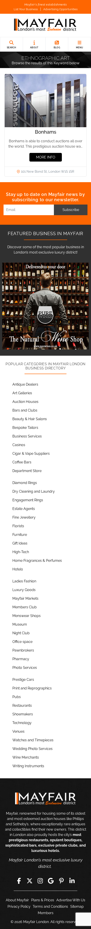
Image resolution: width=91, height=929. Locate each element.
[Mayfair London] (45, 25)
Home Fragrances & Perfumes (37, 560)
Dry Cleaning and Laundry (33, 491)
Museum (19, 624)
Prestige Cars (23, 679)
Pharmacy (20, 659)
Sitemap (77, 906)
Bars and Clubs (24, 410)
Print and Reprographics (32, 688)
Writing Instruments (28, 766)
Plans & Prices (42, 900)
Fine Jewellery (24, 517)
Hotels (17, 569)
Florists (18, 526)
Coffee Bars (21, 462)
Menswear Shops (26, 616)
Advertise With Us (70, 900)
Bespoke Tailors (25, 427)
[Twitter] (29, 881)
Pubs (16, 697)
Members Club (24, 607)
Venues (18, 731)
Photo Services (24, 668)
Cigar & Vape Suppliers (31, 453)
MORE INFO (45, 157)
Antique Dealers (25, 384)
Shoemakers (22, 714)
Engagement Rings (27, 500)
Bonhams (45, 132)
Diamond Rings (24, 483)
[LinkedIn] (72, 881)
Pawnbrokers (23, 650)
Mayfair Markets (25, 598)
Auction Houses (25, 402)
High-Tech (20, 552)
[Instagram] (40, 881)
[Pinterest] (61, 881)
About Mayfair (17, 900)
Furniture (19, 535)
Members (45, 913)
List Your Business (26, 9)
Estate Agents (23, 509)
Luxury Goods (24, 590)
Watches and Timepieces (32, 740)
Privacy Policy (19, 906)
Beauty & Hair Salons (29, 419)
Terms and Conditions (50, 906)
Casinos (18, 445)
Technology (22, 723)
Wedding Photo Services (32, 749)
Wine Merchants (25, 757)
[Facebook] (19, 881)
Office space (22, 642)
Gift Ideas (19, 543)
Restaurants (22, 705)
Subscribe (71, 210)
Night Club (21, 633)
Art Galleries (22, 393)
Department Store (27, 471)
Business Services (27, 436)
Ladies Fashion (24, 581)
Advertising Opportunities (60, 9)
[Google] (51, 881)
